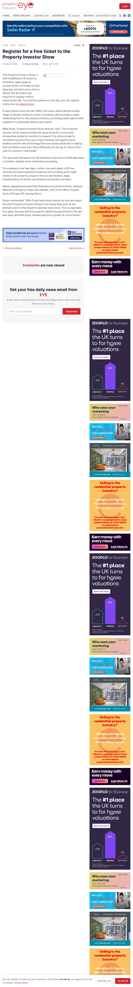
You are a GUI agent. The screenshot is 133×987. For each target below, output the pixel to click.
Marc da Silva (32, 64)
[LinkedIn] (129, 15)
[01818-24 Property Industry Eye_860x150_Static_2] (43, 235)
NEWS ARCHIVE (21, 15)
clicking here (26, 104)
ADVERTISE (59, 15)
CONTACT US (41, 15)
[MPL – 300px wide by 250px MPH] (110, 185)
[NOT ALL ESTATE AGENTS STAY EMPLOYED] (110, 156)
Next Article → (76, 248)
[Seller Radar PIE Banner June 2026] (66, 29)
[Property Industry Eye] (18, 6)
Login (125, 6)
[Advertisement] (110, 296)
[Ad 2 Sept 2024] (110, 230)
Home (5, 45)
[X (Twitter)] (120, 15)
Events (21, 45)
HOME (6, 15)
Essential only (104, 981)
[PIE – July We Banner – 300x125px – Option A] (110, 267)
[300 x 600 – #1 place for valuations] (110, 85)
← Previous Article (12, 248)
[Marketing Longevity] (110, 137)
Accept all (123, 981)
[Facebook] (124, 15)
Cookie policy (21, 982)
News (13, 45)
